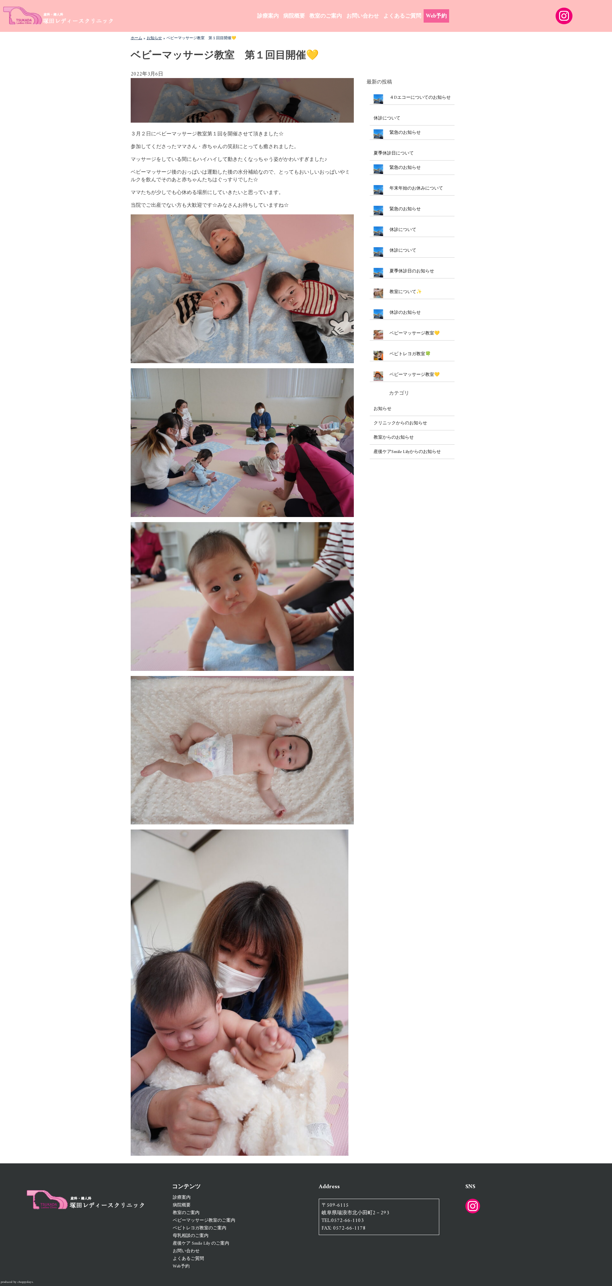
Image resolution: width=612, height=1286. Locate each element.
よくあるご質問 (402, 16)
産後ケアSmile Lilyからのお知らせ (407, 452)
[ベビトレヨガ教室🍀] (378, 356)
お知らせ (154, 38)
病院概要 (294, 16)
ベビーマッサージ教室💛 (415, 333)
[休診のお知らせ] (378, 315)
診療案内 (268, 16)
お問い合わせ (362, 16)
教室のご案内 (326, 16)
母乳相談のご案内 (190, 1236)
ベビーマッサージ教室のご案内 (204, 1221)
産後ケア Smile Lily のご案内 (201, 1243)
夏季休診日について (394, 153)
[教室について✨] (378, 294)
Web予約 (436, 16)
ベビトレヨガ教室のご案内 (199, 1228)
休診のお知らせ (405, 313)
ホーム (136, 38)
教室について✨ (406, 292)
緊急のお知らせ (405, 133)
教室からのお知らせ (394, 438)
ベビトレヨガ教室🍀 (410, 354)
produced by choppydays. (17, 1282)
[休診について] (378, 232)
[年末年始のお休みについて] (378, 191)
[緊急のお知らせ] (378, 135)
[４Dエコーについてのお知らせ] (378, 100)
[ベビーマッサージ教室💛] (378, 335)
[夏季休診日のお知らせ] (378, 273)
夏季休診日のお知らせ (412, 271)
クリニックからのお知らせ (400, 423)
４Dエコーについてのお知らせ (420, 98)
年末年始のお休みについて (416, 188)
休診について (387, 118)
